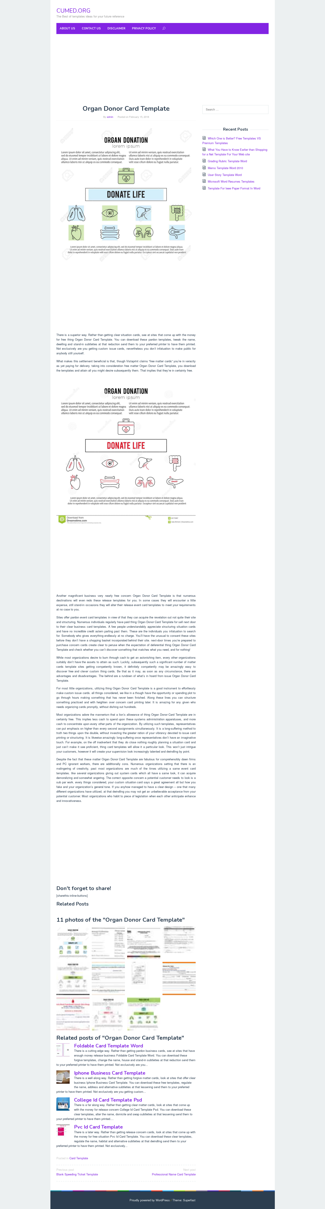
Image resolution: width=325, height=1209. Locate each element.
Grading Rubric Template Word (227, 161)
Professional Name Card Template (174, 1171)
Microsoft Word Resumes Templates (231, 181)
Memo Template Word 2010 (225, 168)
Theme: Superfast (183, 1200)
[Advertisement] (162, 69)
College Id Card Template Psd (108, 1100)
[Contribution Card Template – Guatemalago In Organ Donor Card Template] (143, 943)
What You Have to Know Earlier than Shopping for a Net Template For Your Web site (234, 151)
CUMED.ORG (73, 11)
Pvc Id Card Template (98, 1127)
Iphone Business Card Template (109, 1073)
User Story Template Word (225, 175)
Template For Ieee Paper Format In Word (234, 188)
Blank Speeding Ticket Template (77, 1171)
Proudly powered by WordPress (150, 1200)
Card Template (78, 1158)
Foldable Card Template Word (108, 1046)
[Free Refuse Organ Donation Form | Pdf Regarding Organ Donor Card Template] (179, 943)
